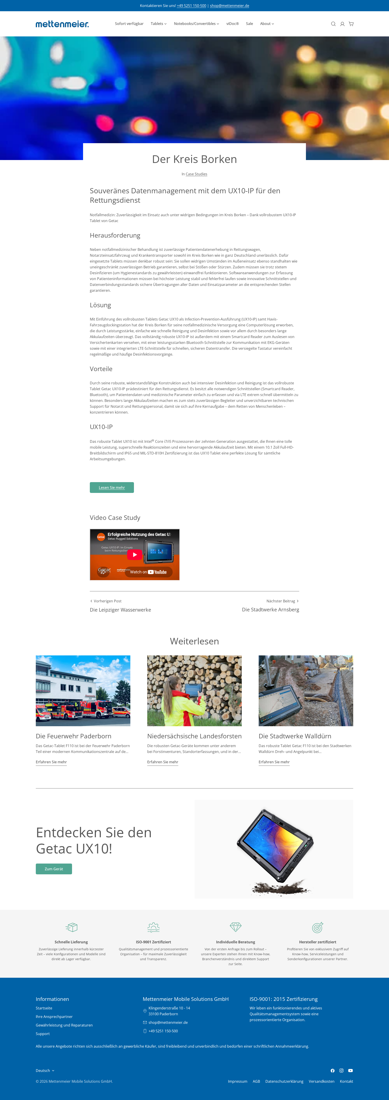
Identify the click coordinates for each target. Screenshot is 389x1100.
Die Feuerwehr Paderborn (73, 736)
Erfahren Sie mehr (51, 761)
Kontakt (346, 1081)
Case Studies (196, 173)
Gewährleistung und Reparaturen (64, 1025)
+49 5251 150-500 (191, 5)
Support (43, 1033)
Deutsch (43, 1070)
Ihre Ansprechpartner (54, 1016)
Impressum (237, 1081)
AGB (256, 1081)
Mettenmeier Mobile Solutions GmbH (80, 1081)
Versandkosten (322, 1081)
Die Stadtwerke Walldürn (295, 736)
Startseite (44, 1008)
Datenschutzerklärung (284, 1081)
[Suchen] (333, 23)
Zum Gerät (54, 868)
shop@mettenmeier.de (229, 5)
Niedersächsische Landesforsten (194, 736)
